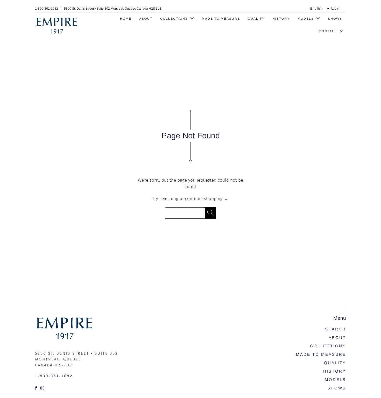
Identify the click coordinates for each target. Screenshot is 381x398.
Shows (335, 18)
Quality (256, 18)
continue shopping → (206, 198)
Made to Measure (221, 18)
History (281, 18)
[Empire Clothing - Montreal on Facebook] (36, 388)
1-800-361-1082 (46, 8)
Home (125, 18)
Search (335, 329)
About (145, 18)
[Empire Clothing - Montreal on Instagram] (42, 388)
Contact (328, 31)
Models (335, 379)
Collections (174, 18)
